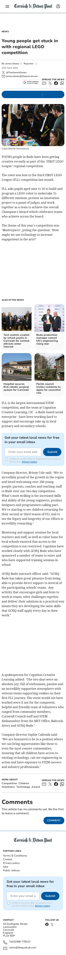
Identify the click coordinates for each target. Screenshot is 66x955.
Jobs (5, 866)
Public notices (11, 870)
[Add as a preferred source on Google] (31, 82)
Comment (54, 820)
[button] (7, 6)
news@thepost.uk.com (22, 947)
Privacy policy (11, 863)
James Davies (12, 63)
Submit (52, 452)
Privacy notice (29, 461)
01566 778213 (21, 941)
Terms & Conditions (15, 855)
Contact (7, 859)
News (5, 31)
